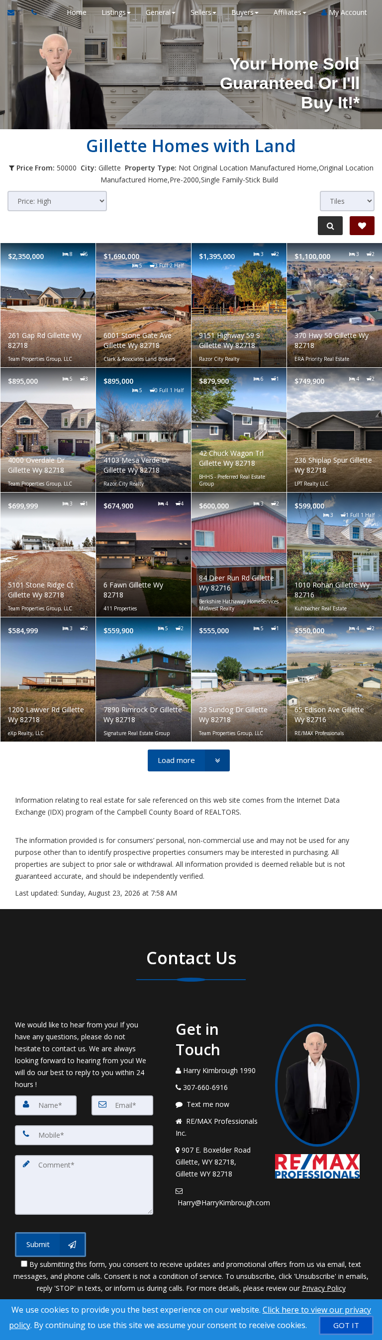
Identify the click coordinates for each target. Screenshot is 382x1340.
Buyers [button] (242, 12)
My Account (347, 12)
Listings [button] (113, 12)
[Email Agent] (15, 12)
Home (77, 12)
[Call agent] (31, 12)
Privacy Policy (324, 1288)
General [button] (158, 12)
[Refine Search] (330, 225)
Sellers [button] (201, 12)
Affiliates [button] (287, 12)
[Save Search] (362, 225)
